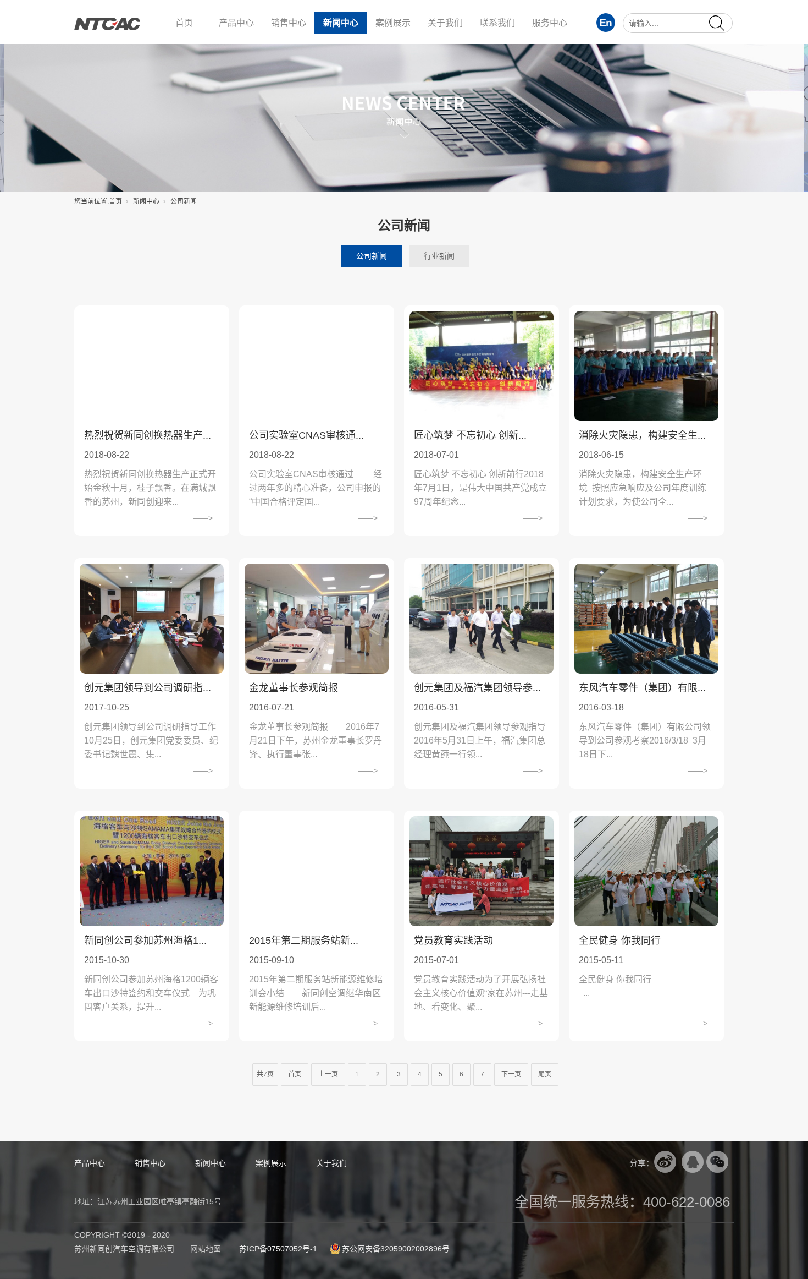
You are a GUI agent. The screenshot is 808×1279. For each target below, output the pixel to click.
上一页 (328, 1074)
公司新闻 (371, 256)
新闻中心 (340, 23)
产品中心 (236, 23)
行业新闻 (439, 256)
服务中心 (549, 23)
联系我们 (497, 23)
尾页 (544, 1074)
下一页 (511, 1074)
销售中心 (288, 23)
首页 (184, 23)
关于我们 (445, 23)
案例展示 (393, 23)
